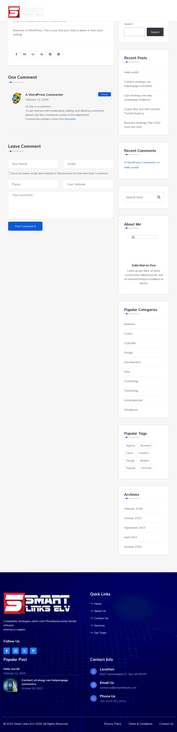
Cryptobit (130, 343)
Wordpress (131, 409)
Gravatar (70, 119)
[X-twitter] (24, 651)
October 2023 (133, 518)
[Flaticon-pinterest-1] (33, 651)
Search (128, 24)
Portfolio (146, 468)
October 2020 (133, 546)
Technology (131, 381)
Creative (143, 453)
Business (129, 324)
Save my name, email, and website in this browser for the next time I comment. (59, 173)
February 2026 (133, 508)
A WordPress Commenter (44, 95)
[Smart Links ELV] (26, 12)
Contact (164, 10)
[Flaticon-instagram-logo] (15, 651)
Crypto (128, 333)
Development (132, 362)
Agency (130, 445)
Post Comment (24, 226)
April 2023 (130, 537)
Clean (129, 453)
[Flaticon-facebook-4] (6, 651)
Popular (131, 468)
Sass (127, 371)
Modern (144, 460)
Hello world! (131, 72)
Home (153, 10)
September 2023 (134, 527)
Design (128, 352)
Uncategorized (133, 400)
